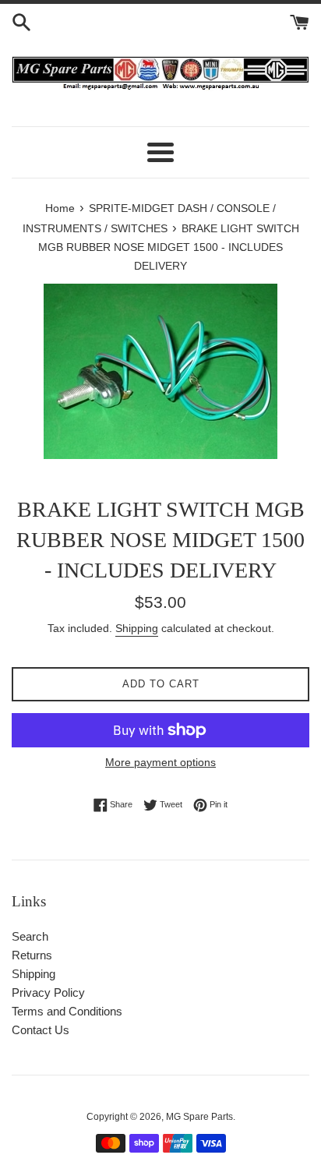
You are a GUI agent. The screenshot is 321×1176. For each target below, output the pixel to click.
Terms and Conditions (67, 1011)
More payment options (160, 762)
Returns (32, 955)
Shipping (136, 628)
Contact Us (40, 1030)
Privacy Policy (48, 992)
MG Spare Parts (199, 1116)
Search (30, 936)
